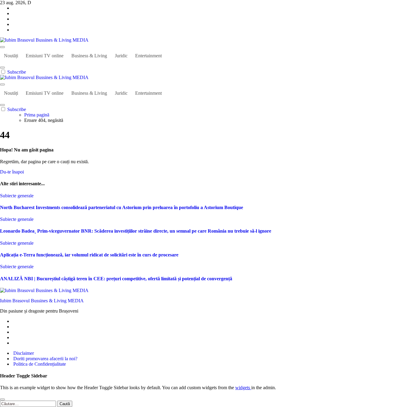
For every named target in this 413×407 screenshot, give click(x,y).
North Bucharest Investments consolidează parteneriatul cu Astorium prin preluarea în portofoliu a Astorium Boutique (121, 207)
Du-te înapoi (12, 171)
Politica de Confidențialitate (39, 364)
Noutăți (11, 55)
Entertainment (148, 55)
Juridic (121, 55)
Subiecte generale (17, 195)
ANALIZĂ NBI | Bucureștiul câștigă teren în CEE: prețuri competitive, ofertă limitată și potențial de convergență (116, 278)
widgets (243, 387)
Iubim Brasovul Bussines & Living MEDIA (42, 300)
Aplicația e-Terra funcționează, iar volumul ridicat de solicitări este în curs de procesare (89, 254)
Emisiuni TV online (44, 55)
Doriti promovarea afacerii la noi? (44, 358)
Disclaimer (23, 353)
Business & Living (89, 55)
